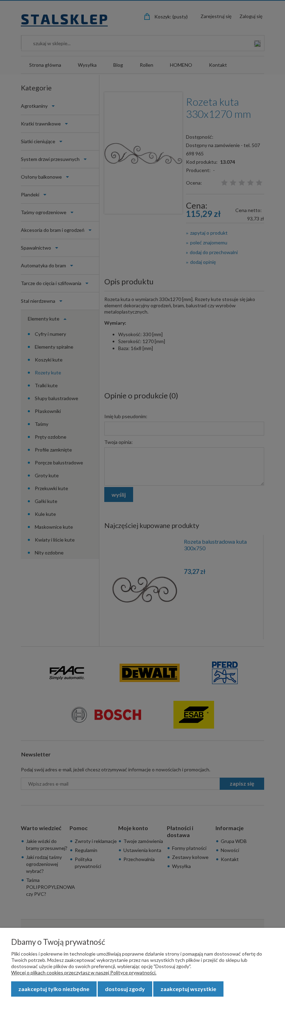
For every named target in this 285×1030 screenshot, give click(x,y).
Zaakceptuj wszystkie (188, 989)
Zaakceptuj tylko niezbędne (53, 989)
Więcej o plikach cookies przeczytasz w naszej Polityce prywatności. (83, 972)
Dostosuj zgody (125, 989)
